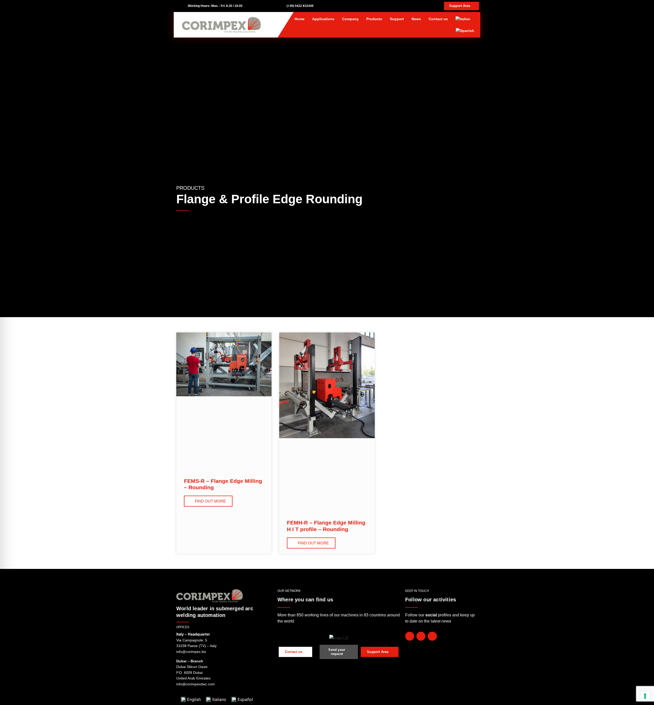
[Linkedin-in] (432, 636)
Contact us (438, 19)
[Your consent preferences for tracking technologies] (645, 696)
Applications (323, 19)
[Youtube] (420, 636)
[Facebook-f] (409, 636)
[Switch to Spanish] (465, 31)
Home (300, 19)
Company (350, 19)
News (416, 19)
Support (397, 19)
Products (374, 19)
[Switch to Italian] (463, 19)
